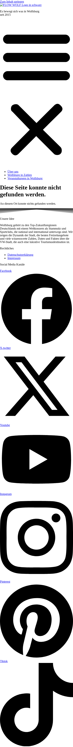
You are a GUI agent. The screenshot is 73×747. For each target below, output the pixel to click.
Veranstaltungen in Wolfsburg (24, 178)
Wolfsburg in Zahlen (19, 175)
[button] (36, 93)
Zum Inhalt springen (12, 1)
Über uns (12, 171)
